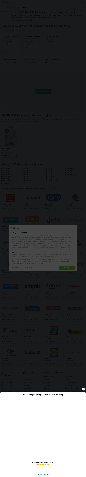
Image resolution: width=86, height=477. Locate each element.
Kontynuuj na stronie (43, 474)
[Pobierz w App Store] (43, 469)
